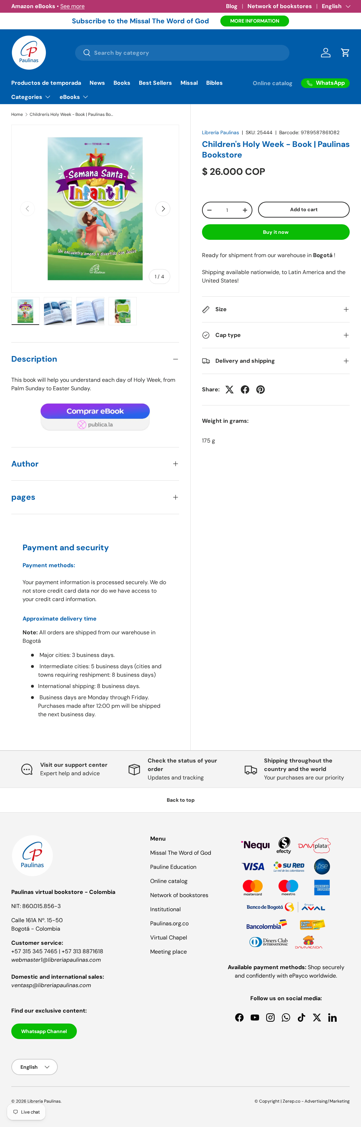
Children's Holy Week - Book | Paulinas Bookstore (72, 114)
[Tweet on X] (229, 389)
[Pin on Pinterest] (260, 389)
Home (17, 114)
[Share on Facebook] (245, 389)
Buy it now (276, 232)
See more (72, 6)
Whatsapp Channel (44, 1031)
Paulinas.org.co (169, 923)
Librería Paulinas (220, 132)
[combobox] (182, 53)
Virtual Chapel (168, 937)
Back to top (181, 800)
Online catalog (273, 83)
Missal (189, 83)
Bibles (214, 83)
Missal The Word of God (180, 852)
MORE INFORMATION (254, 21)
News (97, 83)
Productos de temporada (46, 83)
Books (122, 83)
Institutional (165, 909)
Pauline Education (173, 867)
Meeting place (168, 951)
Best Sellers (155, 83)
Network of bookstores (279, 6)
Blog (232, 6)
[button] (345, 52)
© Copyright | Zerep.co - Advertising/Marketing (302, 1101)
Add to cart (304, 209)
